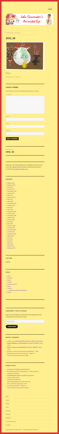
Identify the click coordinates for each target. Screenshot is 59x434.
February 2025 (11, 185)
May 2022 (10, 195)
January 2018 (11, 227)
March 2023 (10, 189)
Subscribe (12, 326)
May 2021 (10, 199)
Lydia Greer (10, 341)
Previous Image (9, 32)
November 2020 (11, 203)
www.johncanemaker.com (20, 169)
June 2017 (10, 240)
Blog (7, 396)
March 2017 (10, 246)
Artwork (9, 278)
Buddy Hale (10, 353)
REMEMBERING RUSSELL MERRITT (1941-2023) (29, 341)
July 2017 (9, 238)
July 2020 (10, 207)
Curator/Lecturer (12, 284)
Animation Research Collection (18, 290)
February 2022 (11, 197)
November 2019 (11, 211)
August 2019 (10, 217)
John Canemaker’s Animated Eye (14, 429)
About (9, 276)
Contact (9, 282)
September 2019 (11, 215)
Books (9, 280)
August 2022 (10, 193)
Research (8, 418)
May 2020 (10, 209)
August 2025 (10, 183)
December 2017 (11, 229)
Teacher (9, 288)
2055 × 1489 (17, 76)
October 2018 (11, 219)
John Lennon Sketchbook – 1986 (29, 351)
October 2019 (11, 213)
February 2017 (11, 248)
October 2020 (11, 205)
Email (8, 123)
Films (9, 286)
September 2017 (11, 234)
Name (8, 116)
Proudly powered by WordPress (30, 429)
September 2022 (11, 191)
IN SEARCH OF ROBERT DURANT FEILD (18, 369)
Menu (50, 9)
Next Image (17, 32)
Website (8, 130)
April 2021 (10, 201)
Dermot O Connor (12, 351)
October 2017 (11, 232)
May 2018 (10, 223)
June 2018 (10, 221)
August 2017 (10, 236)
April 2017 (10, 244)
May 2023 (10, 187)
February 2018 (11, 225)
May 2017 (9, 242)
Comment (9, 94)
